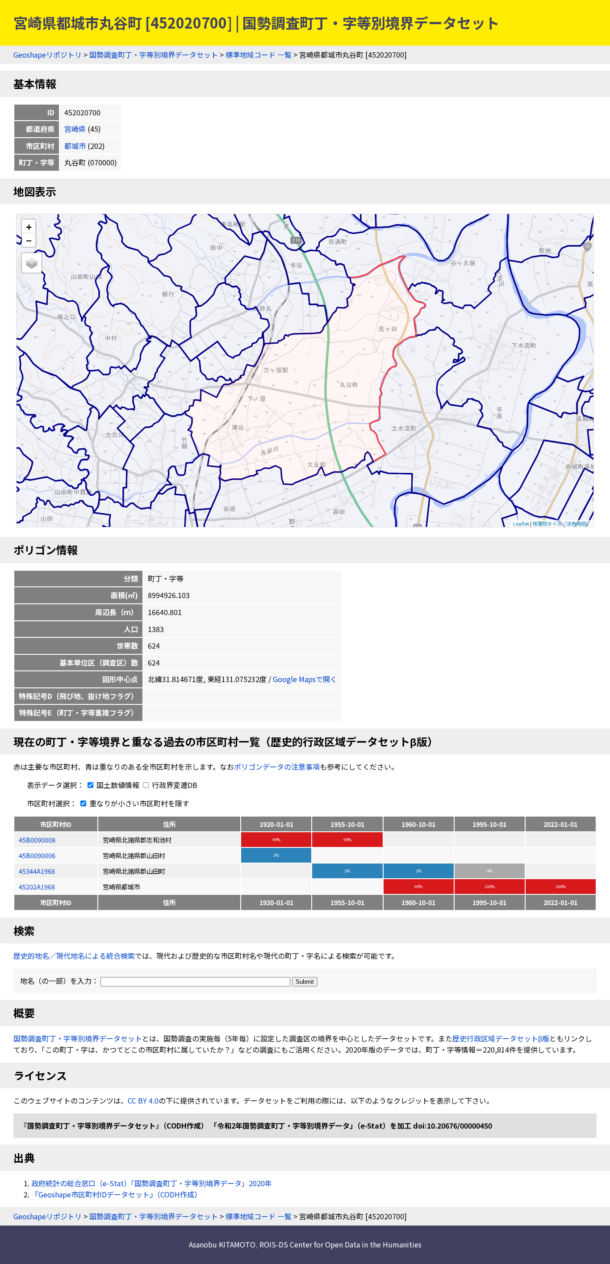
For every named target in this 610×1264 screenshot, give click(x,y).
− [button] (29, 240)
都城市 (75, 145)
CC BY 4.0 (143, 1100)
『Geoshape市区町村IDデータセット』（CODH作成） (116, 1194)
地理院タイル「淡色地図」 (561, 523)
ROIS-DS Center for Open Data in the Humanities (340, 1244)
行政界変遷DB (173, 784)
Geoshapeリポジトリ (47, 54)
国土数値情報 (118, 784)
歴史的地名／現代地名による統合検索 (74, 955)
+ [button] (29, 226)
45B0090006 (37, 855)
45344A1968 (37, 871)
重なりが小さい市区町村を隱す (138, 803)
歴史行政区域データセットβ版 (500, 1038)
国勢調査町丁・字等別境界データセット (153, 54)
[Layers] (32, 263)
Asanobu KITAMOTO (222, 1244)
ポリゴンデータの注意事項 (277, 766)
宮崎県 (75, 128)
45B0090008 (37, 839)
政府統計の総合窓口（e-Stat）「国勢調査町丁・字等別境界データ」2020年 (151, 1183)
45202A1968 (37, 886)
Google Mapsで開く (305, 679)
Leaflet (521, 523)
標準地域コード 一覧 (259, 54)
